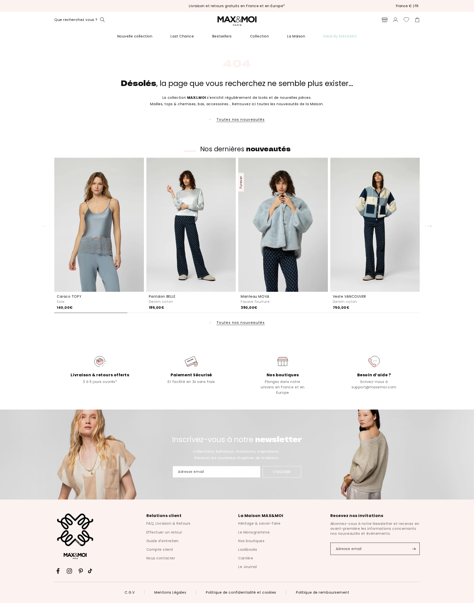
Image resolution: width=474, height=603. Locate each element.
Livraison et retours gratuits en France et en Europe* (237, 5)
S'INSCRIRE (282, 471)
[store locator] (384, 19)
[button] (79, 19)
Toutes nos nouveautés (241, 119)
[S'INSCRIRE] (413, 549)
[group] (100, 369)
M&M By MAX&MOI (340, 36)
